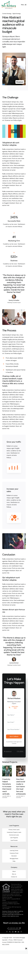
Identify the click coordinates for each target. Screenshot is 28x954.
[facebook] (7, 931)
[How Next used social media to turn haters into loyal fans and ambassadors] (21, 771)
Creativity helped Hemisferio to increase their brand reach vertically (6, 786)
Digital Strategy (16, 13)
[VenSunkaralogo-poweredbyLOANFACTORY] (8, 2)
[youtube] (15, 931)
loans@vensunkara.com (14, 929)
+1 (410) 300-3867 (14, 928)
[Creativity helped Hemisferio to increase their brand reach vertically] (7, 771)
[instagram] (12, 931)
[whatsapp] (21, 931)
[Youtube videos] (26, 948)
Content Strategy (6, 13)
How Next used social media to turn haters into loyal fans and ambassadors (21, 786)
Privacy (11, 940)
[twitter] (10, 931)
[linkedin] (18, 931)
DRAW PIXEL (17, 942)
